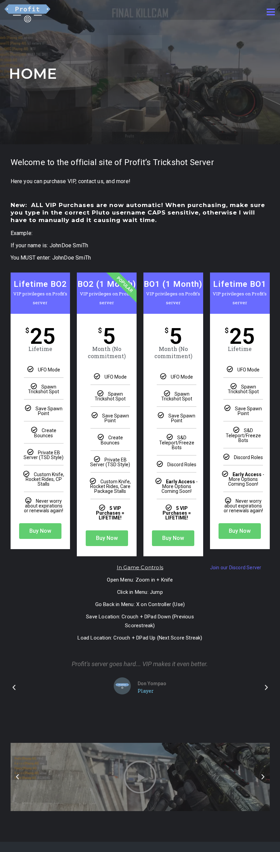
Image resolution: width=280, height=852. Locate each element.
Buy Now (40, 531)
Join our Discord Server (236, 567)
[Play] (140, 777)
